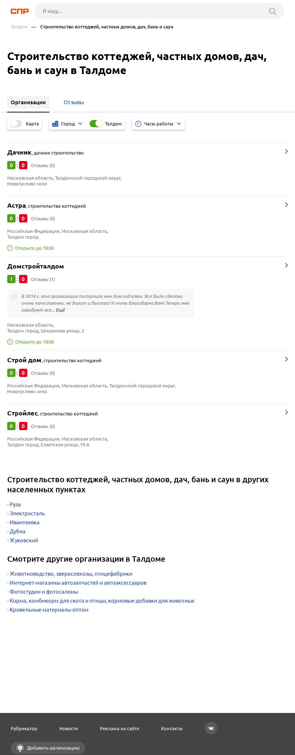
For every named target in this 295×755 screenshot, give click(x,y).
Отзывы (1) (43, 279)
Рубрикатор (24, 728)
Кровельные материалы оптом (49, 609)
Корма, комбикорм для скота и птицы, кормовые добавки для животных (102, 600)
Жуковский (24, 540)
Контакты (172, 728)
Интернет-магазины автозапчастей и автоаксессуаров (78, 582)
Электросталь (27, 513)
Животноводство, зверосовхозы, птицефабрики (71, 573)
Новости (68, 728)
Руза (15, 504)
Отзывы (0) (43, 165)
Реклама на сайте (119, 728)
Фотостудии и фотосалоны (44, 591)
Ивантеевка (25, 522)
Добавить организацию (53, 748)
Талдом (19, 26)
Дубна (18, 531)
